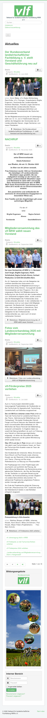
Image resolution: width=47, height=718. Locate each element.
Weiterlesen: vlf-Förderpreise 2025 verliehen (24, 531)
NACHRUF (11, 139)
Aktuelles (17, 72)
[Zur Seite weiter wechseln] (17, 564)
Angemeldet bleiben (15, 687)
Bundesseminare (24, 575)
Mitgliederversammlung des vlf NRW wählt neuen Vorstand (22, 231)
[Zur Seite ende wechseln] (22, 564)
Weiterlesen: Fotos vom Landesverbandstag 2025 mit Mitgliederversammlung (24, 379)
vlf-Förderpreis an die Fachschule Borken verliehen (21, 543)
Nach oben (41, 711)
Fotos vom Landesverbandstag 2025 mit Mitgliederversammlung (23, 331)
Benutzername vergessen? (15, 694)
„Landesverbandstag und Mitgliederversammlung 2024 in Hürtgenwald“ (23, 553)
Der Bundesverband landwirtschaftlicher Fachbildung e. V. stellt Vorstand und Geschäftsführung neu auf (21, 57)
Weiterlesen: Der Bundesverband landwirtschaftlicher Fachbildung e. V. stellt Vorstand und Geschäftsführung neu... (23, 131)
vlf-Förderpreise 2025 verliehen (18, 387)
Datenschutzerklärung (12, 27)
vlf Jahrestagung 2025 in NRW (17, 537)
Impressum (9, 25)
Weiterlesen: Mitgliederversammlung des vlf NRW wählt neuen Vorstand (24, 321)
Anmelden (11, 690)
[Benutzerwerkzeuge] (38, 70)
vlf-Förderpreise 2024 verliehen (17, 548)
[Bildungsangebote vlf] (23, 580)
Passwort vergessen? (13, 696)
